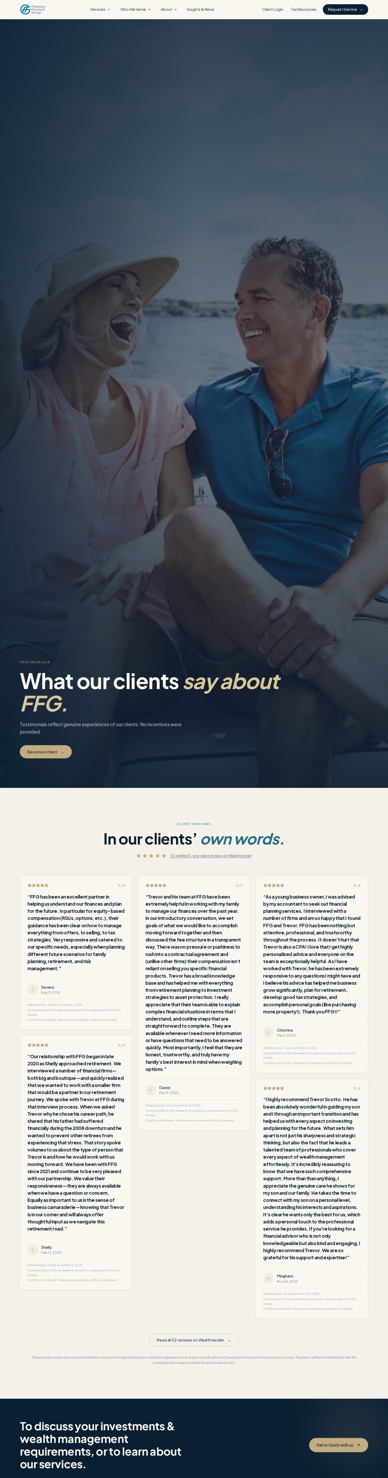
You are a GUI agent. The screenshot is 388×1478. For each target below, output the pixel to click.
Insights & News (200, 9)
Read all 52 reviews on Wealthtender (194, 1340)
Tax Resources (303, 9)
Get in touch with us (334, 1444)
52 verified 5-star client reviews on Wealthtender (211, 855)
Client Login (272, 9)
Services (98, 9)
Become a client (45, 751)
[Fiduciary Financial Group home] (33, 9)
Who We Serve (133, 9)
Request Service (345, 9)
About (166, 9)
